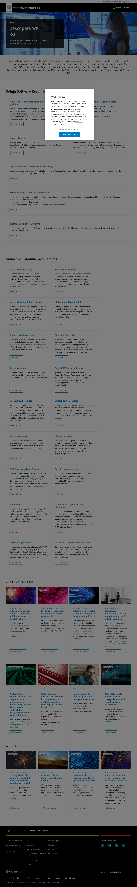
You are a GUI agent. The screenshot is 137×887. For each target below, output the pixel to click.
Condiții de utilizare (14, 878)
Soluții (24, 831)
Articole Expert (53, 841)
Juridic (29, 865)
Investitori (52, 849)
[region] (69, 114)
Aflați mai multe (16, 651)
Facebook (102, 845)
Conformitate (32, 860)
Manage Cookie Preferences (69, 129)
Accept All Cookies (69, 134)
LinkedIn (116, 845)
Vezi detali (78, 153)
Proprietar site (53, 854)
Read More (15, 732)
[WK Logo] (14, 871)
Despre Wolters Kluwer (14, 841)
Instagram (109, 845)
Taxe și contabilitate (34, 849)
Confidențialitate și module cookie (38, 878)
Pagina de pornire (12, 831)
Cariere (51, 845)
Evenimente (10, 852)
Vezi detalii (16, 124)
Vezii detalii (15, 179)
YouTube (123, 845)
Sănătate (30, 845)
